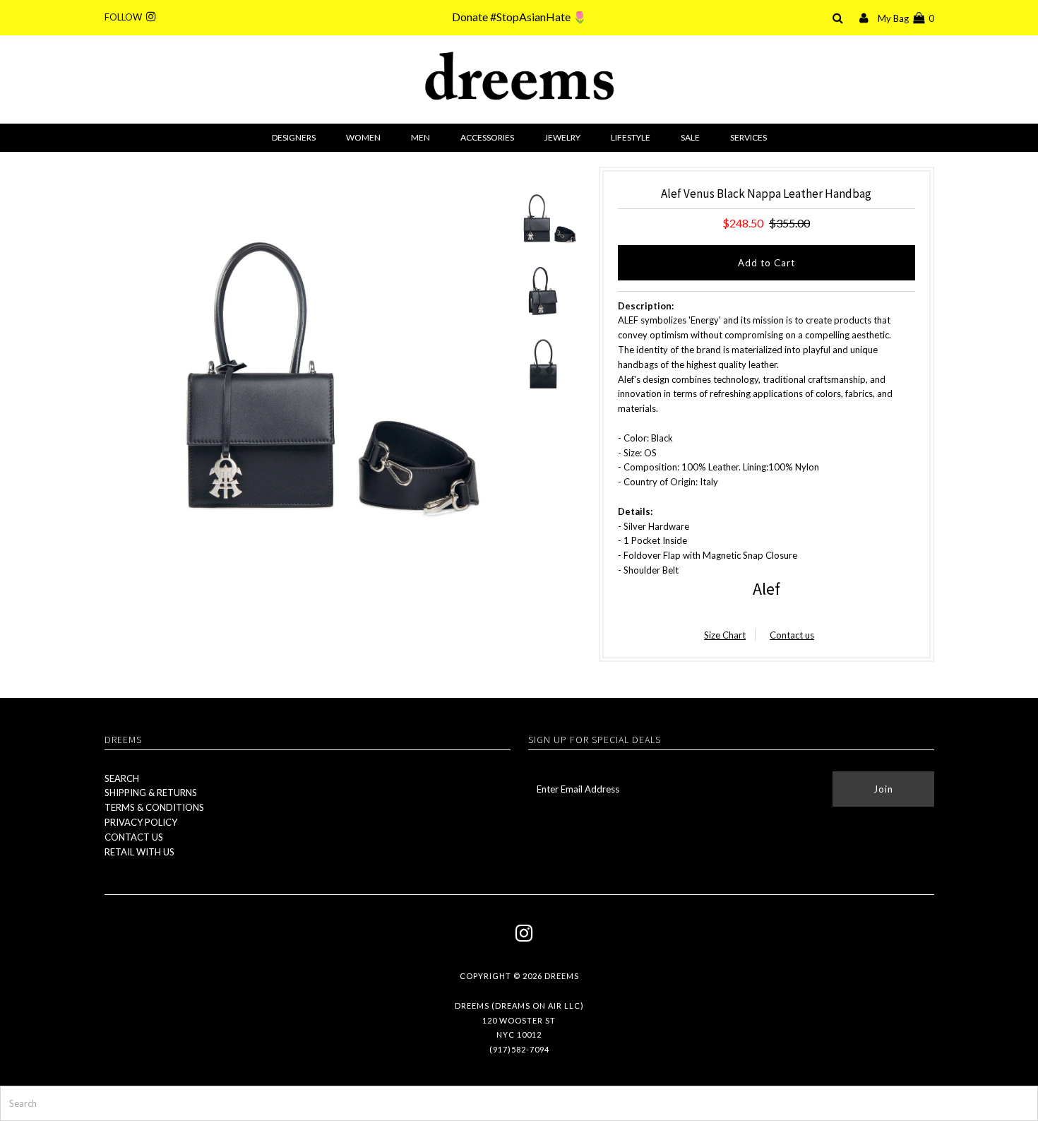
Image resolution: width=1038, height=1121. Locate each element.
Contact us (792, 635)
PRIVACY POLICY (141, 822)
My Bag (906, 18)
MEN (420, 137)
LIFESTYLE (630, 137)
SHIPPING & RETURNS (151, 792)
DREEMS (561, 975)
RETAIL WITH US (139, 852)
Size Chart (725, 635)
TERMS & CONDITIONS (154, 807)
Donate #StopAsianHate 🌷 (519, 16)
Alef (766, 589)
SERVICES (748, 137)
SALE (690, 137)
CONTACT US (134, 837)
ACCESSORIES (487, 137)
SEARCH (122, 778)
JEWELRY (562, 137)
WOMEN (363, 137)
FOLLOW (125, 17)
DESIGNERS (294, 137)
